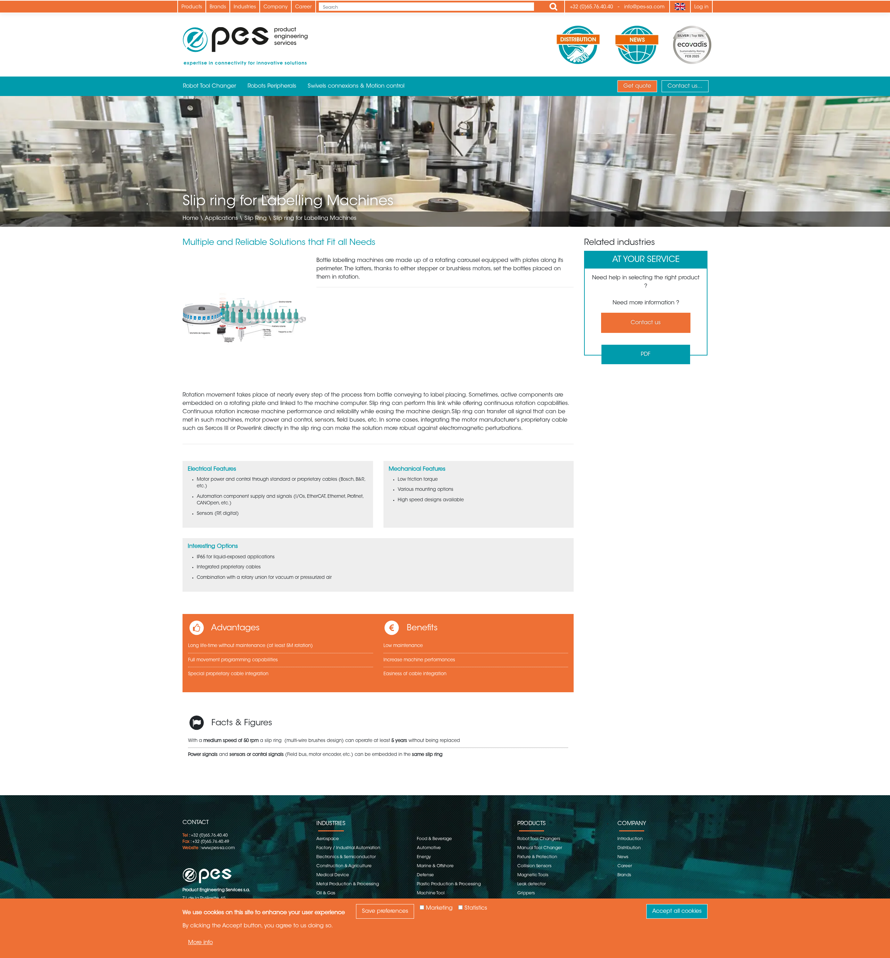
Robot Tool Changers (538, 839)
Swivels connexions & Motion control (356, 86)
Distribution (629, 848)
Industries (245, 7)
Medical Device (332, 875)
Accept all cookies (677, 911)
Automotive (429, 848)
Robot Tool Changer (209, 86)
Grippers (526, 893)
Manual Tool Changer (539, 848)
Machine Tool (431, 893)
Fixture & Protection (537, 857)
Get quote (637, 86)
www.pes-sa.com (218, 848)
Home (191, 218)
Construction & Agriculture (344, 866)
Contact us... (685, 86)
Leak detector (531, 884)
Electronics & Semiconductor (346, 857)
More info (200, 942)
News (622, 857)
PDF (645, 354)
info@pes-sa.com (644, 7)
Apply (553, 6)
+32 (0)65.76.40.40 (591, 7)
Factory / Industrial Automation (348, 848)
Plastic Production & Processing (449, 884)
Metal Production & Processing (347, 884)
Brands (218, 7)
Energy (424, 857)
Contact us (646, 323)
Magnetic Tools (532, 875)
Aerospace (327, 839)
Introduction (630, 839)
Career (303, 7)
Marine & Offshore (435, 866)
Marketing (439, 908)
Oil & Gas (325, 893)
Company (276, 7)
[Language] (679, 7)
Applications (221, 218)
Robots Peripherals (272, 86)
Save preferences (385, 911)
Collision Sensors (534, 866)
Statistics (475, 908)
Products (191, 7)
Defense (425, 875)
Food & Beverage (434, 839)
